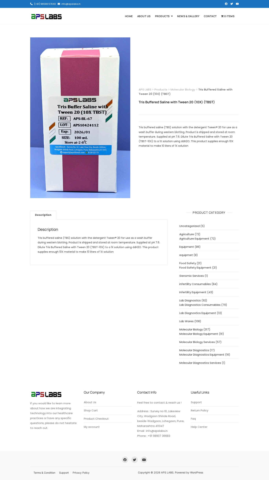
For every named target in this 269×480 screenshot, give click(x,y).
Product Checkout (96, 419)
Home (129, 16)
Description (43, 215)
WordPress (196, 472)
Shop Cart (91, 410)
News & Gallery (188, 16)
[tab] (43, 215)
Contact (210, 16)
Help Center (199, 427)
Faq (193, 419)
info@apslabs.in (71, 4)
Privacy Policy (81, 472)
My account (92, 427)
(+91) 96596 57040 (44, 4)
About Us (144, 16)
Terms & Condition (44, 472)
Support (196, 402)
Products (162, 16)
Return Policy (199, 410)
